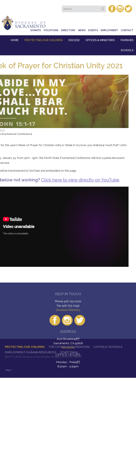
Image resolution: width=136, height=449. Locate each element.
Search (103, 7)
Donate (36, 30)
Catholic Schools (108, 346)
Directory (68, 30)
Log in (8, 370)
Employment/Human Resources (30, 352)
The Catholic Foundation (69, 346)
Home (15, 40)
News (82, 30)
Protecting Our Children (43, 40)
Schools (127, 50)
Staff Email (69, 352)
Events (93, 30)
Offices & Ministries (100, 40)
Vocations (51, 30)
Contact (127, 30)
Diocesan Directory (68, 310)
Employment (109, 30)
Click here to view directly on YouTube (80, 179)
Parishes (127, 40)
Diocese (74, 40)
